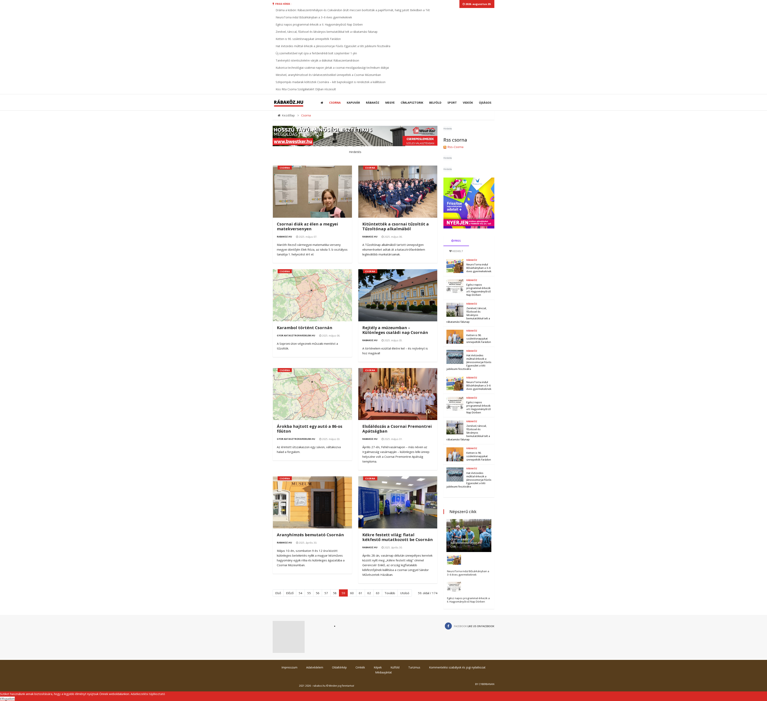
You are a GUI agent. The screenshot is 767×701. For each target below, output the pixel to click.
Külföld (394, 667)
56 (317, 593)
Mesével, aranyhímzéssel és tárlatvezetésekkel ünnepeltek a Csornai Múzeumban (328, 75)
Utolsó (404, 593)
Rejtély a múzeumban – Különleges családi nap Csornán (395, 330)
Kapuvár (353, 102)
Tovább (389, 593)
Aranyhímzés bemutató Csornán (310, 534)
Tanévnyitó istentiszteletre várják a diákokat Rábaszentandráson (317, 60)
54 (300, 593)
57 (326, 593)
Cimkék (360, 667)
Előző (290, 593)
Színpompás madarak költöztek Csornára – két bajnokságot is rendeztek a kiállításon (330, 82)
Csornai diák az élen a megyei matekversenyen (307, 226)
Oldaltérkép (339, 667)
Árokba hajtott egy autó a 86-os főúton (309, 429)
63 (378, 593)
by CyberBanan (484, 684)
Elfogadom (7, 699)
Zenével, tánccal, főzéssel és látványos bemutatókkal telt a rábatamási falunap (327, 32)
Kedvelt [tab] (457, 251)
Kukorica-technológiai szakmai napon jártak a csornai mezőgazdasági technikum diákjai (332, 68)
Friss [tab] (457, 240)
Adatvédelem (314, 667)
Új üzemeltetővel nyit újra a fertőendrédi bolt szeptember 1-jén (316, 53)
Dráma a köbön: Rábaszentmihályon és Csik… (465, 542)
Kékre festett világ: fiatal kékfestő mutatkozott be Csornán (397, 537)
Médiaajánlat (383, 672)
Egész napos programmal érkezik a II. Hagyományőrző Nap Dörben (319, 24)
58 (335, 593)
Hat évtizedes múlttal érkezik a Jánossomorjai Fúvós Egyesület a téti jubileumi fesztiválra (333, 46)
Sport (452, 102)
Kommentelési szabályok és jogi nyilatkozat (457, 667)
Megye (390, 102)
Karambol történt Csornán (304, 327)
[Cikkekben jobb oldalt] (468, 203)
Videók (468, 102)
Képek (378, 667)
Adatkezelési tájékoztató (148, 694)
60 (352, 593)
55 (309, 593)
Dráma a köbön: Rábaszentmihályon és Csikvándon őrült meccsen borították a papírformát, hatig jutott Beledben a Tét (353, 10)
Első (278, 593)
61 (360, 593)
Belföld (435, 102)
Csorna (335, 102)
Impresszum (289, 667)
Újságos (485, 102)
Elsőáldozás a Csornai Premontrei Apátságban (397, 429)
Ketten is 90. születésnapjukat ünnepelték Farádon (308, 39)
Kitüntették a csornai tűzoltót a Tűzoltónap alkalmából (395, 226)
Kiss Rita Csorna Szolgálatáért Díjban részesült (306, 89)
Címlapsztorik (412, 102)
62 (369, 593)
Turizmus (414, 667)
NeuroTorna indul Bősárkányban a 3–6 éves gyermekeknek (314, 17)
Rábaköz (372, 102)
